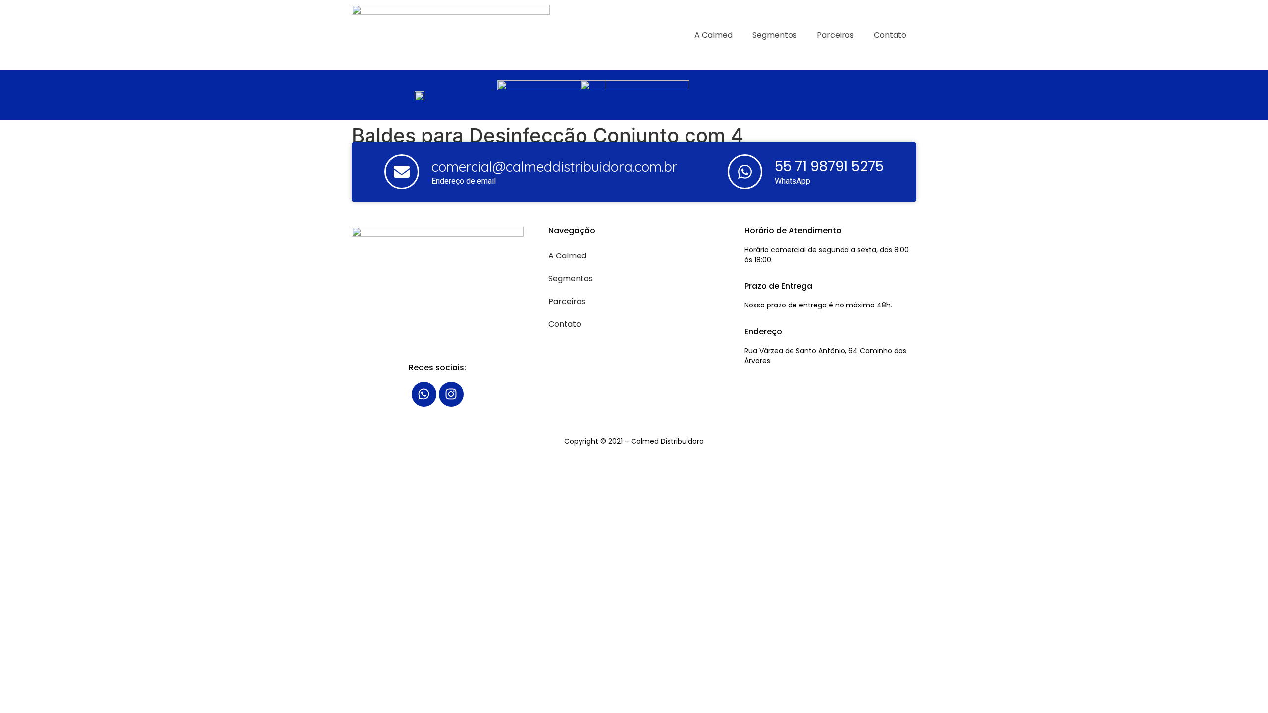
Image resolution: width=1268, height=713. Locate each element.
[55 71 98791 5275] (745, 171)
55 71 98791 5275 (829, 166)
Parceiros (835, 35)
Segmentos (774, 35)
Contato (890, 35)
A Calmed (713, 35)
